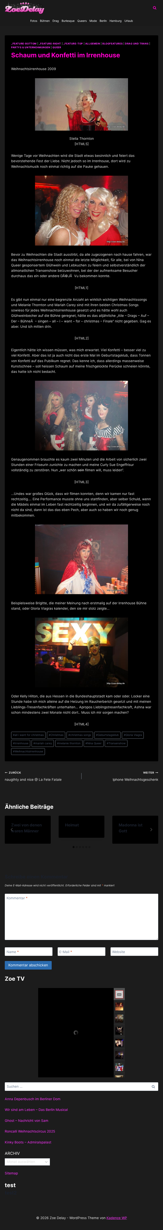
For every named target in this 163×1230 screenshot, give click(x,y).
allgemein (92, 43)
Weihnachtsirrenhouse (28, 751)
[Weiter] (151, 829)
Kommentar (17, 898)
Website (118, 952)
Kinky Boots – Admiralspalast (28, 1142)
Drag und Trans (136, 43)
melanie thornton (69, 743)
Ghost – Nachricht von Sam (26, 1121)
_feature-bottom (24, 43)
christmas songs (79, 734)
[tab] (74, 847)
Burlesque (68, 20)
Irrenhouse (20, 743)
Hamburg (116, 20)
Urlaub (128, 20)
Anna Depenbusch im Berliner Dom (32, 1099)
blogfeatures (112, 43)
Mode (93, 20)
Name (13, 952)
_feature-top (73, 43)
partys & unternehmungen (30, 47)
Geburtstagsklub (107, 734)
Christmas (56, 734)
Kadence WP (117, 1218)
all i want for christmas (28, 734)
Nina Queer (93, 743)
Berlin (103, 20)
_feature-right (50, 43)
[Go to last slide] (12, 829)
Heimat (72, 825)
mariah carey (42, 743)
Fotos (33, 20)
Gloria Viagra (133, 734)
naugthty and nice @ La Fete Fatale (33, 776)
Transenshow (116, 743)
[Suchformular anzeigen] (154, 8)
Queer (56, 47)
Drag (55, 20)
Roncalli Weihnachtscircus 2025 (30, 1131)
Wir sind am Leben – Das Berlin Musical (36, 1110)
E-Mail (65, 952)
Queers (82, 20)
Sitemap (11, 1173)
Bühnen (45, 20)
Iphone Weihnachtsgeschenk (135, 776)
